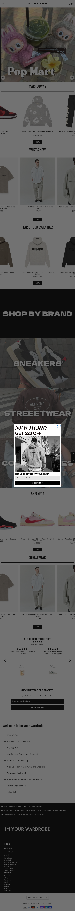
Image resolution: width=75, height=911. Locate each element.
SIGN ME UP (37, 483)
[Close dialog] (59, 426)
